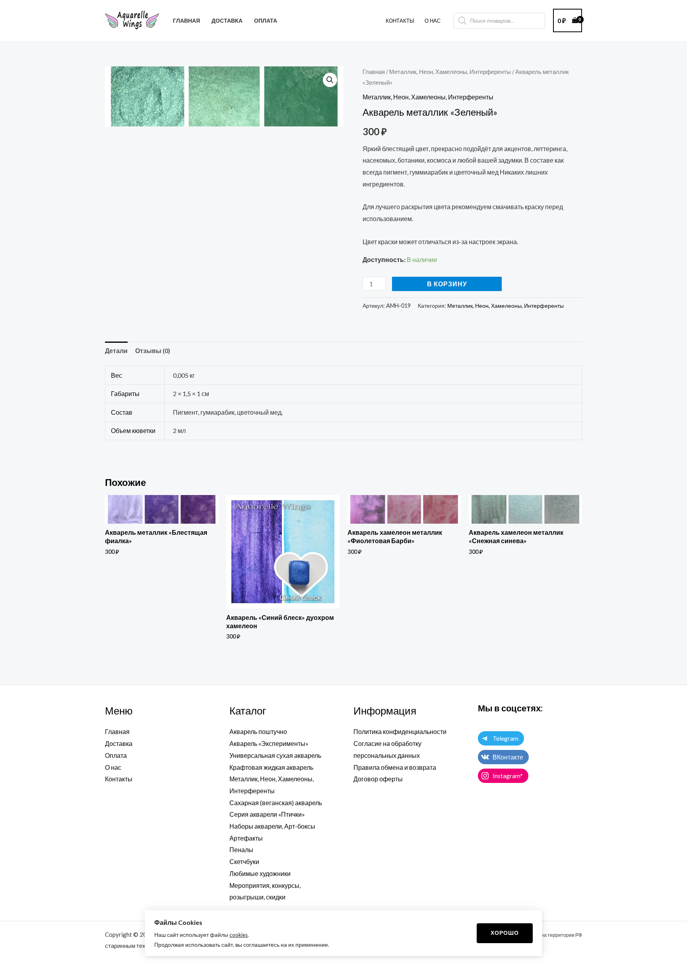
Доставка (118, 743)
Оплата (116, 755)
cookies (238, 935)
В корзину (447, 283)
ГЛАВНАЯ (186, 20)
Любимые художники (260, 873)
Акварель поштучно (258, 731)
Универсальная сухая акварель (275, 755)
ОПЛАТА (265, 20)
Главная (374, 71)
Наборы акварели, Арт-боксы (272, 826)
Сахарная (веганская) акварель (275, 802)
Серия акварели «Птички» (267, 814)
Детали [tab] (116, 350)
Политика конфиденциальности (399, 731)
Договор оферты (378, 779)
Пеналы (241, 849)
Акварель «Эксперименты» (269, 743)
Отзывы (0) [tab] (152, 350)
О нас (113, 767)
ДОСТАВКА (227, 20)
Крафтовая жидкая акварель (271, 767)
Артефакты (246, 838)
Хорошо (505, 933)
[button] (330, 80)
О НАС (433, 20)
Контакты (400, 20)
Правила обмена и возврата (394, 767)
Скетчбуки (244, 861)
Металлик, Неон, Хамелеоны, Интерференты (450, 71)
